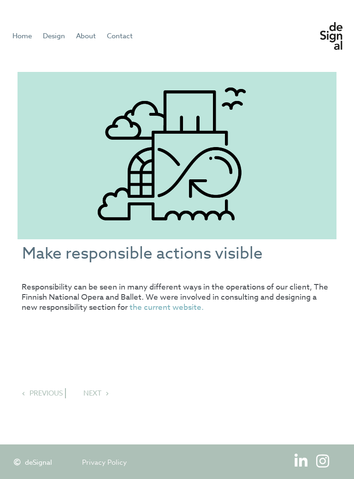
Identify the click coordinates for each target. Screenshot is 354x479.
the (136, 307)
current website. (174, 307)
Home (22, 36)
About (86, 36)
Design (54, 36)
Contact (120, 36)
